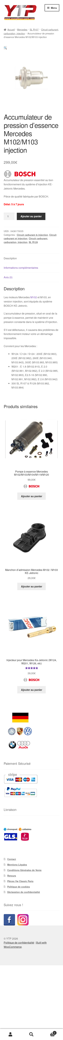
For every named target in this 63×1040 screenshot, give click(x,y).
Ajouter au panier (31, 216)
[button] (5, 48)
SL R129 (33, 242)
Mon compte (10, 1034)
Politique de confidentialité (19, 942)
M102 (33, 297)
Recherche (31, 1034)
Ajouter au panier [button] (31, 496)
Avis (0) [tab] (8, 277)
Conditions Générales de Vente (24, 870)
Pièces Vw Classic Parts (20, 881)
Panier (48, 1031)
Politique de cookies (18, 886)
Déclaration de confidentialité (23, 892)
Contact (11, 859)
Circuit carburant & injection (32, 234)
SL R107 (34, 29)
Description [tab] (10, 258)
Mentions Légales (17, 864)
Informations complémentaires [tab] (21, 268)
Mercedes (22, 29)
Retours (11, 875)
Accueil (11, 29)
